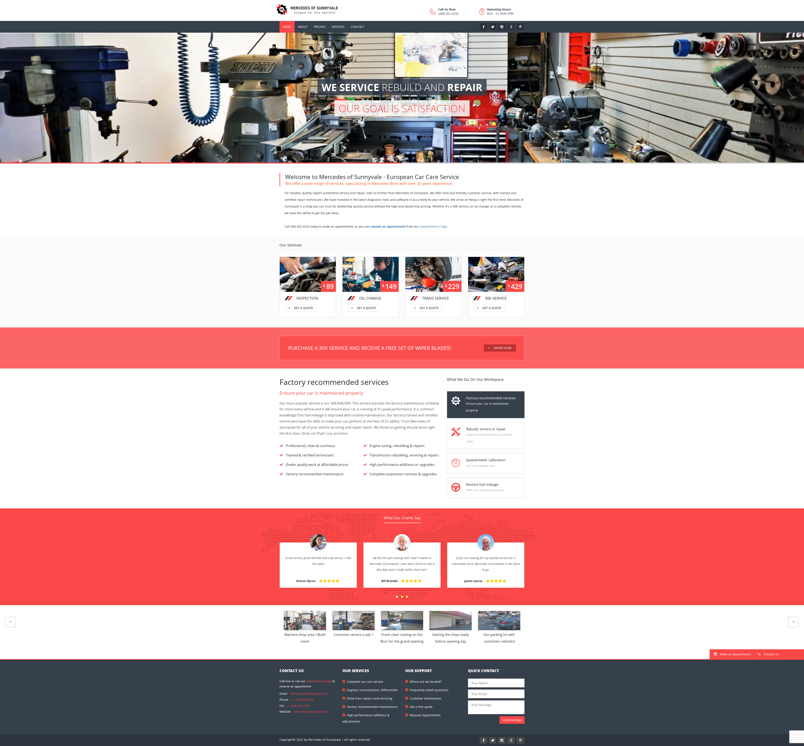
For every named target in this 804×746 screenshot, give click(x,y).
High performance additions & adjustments (365, 718)
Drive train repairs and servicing (369, 698)
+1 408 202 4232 (302, 700)
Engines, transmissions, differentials (372, 690)
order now (502, 348)
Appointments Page (433, 226)
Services (338, 27)
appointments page (319, 681)
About (303, 27)
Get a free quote (421, 707)
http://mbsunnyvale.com (311, 712)
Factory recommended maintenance (372, 707)
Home (287, 27)
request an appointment (388, 226)
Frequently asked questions (429, 690)
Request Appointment (425, 715)
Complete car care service (365, 682)
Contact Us (771, 654)
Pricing (319, 27)
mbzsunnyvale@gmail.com (309, 694)
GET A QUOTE (303, 305)
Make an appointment (735, 654)
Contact (357, 27)
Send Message (512, 720)
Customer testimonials (425, 698)
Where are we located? (426, 682)
